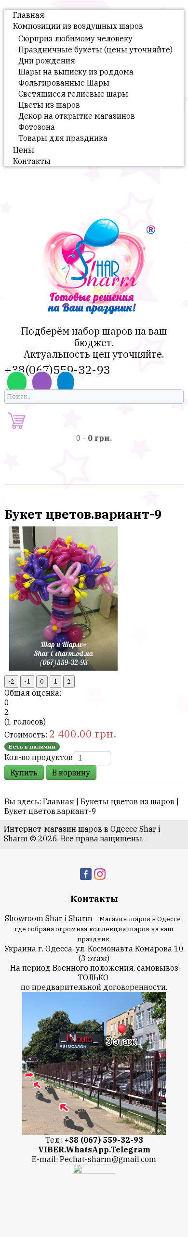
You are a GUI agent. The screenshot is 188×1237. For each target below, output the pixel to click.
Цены (23, 150)
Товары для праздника (62, 138)
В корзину (71, 772)
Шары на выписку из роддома (76, 71)
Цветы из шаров (49, 105)
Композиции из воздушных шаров (78, 26)
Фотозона (36, 127)
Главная (28, 15)
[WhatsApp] (17, 382)
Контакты (32, 161)
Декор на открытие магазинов (76, 116)
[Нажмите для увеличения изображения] (63, 597)
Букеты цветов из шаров (128, 801)
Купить (24, 772)
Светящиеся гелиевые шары (73, 94)
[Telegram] (65, 382)
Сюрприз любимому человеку (75, 38)
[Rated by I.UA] (94, 1170)
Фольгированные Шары (63, 82)
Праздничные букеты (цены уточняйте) (95, 49)
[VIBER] (42, 382)
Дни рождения (46, 60)
